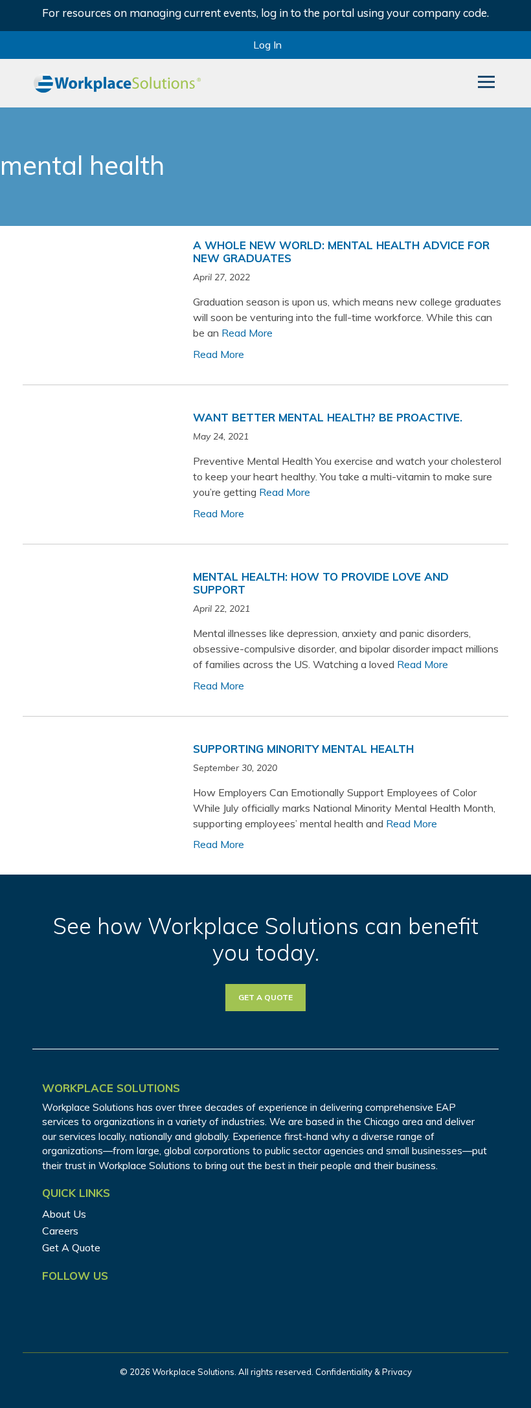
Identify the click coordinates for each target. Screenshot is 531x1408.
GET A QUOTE (265, 997)
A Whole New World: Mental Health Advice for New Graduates (341, 251)
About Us (64, 1213)
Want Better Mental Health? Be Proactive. (327, 417)
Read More (247, 332)
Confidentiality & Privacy (363, 1372)
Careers (60, 1230)
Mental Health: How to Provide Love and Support (321, 583)
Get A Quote (71, 1247)
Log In (267, 44)
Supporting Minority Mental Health (303, 748)
